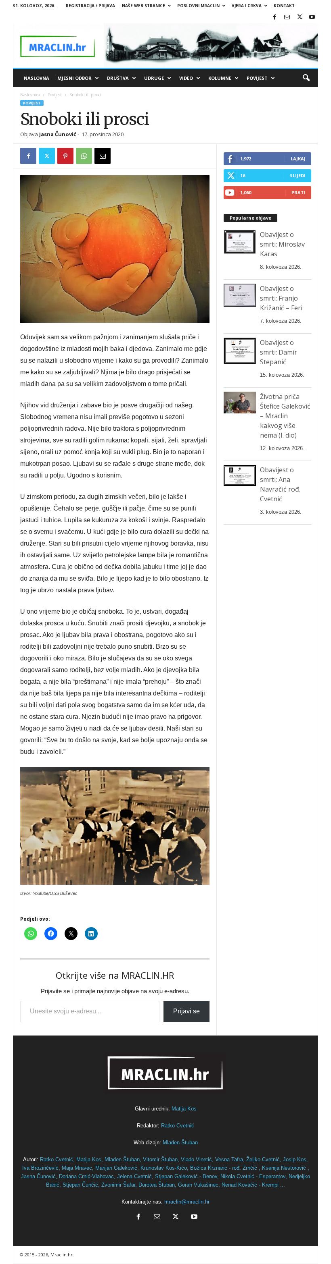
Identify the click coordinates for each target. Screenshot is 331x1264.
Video (186, 78)
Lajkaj (298, 159)
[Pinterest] (65, 156)
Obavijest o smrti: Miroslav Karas (282, 244)
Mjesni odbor (74, 78)
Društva (118, 78)
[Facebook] (274, 17)
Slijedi (298, 175)
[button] (306, 78)
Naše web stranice (143, 5)
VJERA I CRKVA (247, 5)
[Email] (102, 156)
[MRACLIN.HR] (165, 45)
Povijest (257, 78)
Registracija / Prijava (90, 5)
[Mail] (287, 17)
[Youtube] (312, 17)
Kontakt (284, 5)
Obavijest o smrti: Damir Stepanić (278, 352)
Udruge (154, 78)
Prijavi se (186, 1011)
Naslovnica (30, 95)
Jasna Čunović (57, 134)
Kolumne (219, 78)
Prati (298, 192)
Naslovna (36, 78)
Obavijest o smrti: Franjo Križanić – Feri (281, 298)
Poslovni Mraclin (198, 5)
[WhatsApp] (84, 156)
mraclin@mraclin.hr (186, 1202)
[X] (299, 17)
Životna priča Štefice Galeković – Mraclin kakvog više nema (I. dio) (285, 416)
